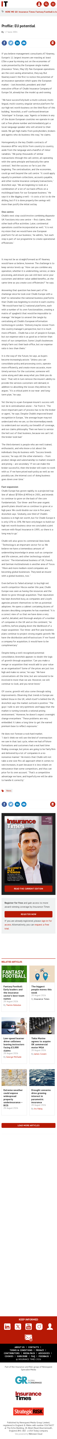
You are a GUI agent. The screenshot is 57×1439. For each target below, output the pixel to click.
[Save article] (52, 43)
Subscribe (22, 1356)
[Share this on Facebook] (4, 43)
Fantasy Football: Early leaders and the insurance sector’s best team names (13, 992)
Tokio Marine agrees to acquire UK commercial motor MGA (41, 1043)
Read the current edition (28, 888)
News (8, 790)
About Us (20, 1347)
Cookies (9, 1356)
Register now (28, 914)
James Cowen (40, 1054)
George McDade (13, 1057)
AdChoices (44, 1353)
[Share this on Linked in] (17, 43)
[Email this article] (24, 43)
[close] (55, 36)
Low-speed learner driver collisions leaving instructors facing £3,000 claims (13, 1044)
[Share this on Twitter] (11, 43)
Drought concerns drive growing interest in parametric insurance (41, 1096)
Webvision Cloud (35, 1434)
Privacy (40, 1350)
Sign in (17, 36)
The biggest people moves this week (41, 989)
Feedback (44, 1356)
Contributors (12, 1353)
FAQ (33, 1356)
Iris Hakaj (38, 1108)
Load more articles (29, 1125)
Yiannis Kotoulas (13, 1005)
